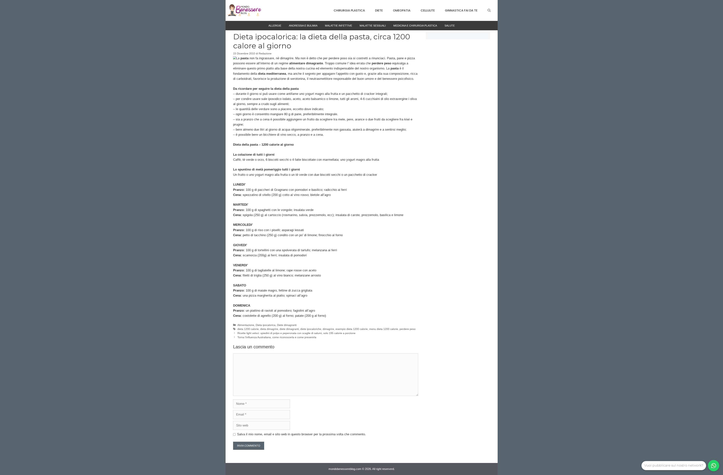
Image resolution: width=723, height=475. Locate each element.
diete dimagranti (289, 328)
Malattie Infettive (338, 25)
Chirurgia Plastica (349, 10)
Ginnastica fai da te (461, 10)
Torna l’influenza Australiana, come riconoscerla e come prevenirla (276, 337)
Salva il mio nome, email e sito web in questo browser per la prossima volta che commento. (301, 434)
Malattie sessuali (373, 25)
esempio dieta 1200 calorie (352, 328)
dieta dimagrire (269, 328)
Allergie (274, 25)
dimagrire (328, 328)
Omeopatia (401, 10)
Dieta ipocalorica (265, 325)
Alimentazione (245, 325)
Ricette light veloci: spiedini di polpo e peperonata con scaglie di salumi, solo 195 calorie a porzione (296, 333)
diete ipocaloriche (310, 328)
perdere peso (408, 328)
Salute (450, 25)
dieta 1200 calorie (248, 328)
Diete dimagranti (287, 325)
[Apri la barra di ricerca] (489, 10)
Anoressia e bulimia (303, 25)
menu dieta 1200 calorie (383, 328)
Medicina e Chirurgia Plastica (415, 25)
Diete (379, 10)
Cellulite (428, 10)
